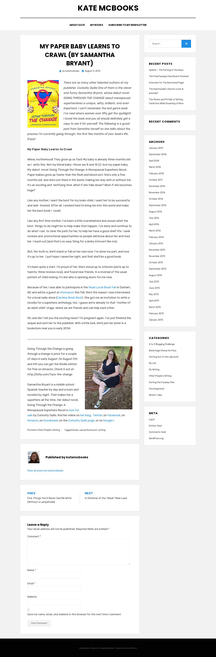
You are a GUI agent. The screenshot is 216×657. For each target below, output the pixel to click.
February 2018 (156, 173)
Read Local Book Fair (102, 287)
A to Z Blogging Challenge (162, 344)
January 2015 (156, 320)
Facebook (113, 415)
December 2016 (157, 186)
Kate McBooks (108, 8)
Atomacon (67, 292)
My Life (152, 363)
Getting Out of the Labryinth (164, 357)
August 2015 (155, 275)
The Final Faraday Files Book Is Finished (168, 76)
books (75, 430)
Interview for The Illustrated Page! (166, 82)
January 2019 (156, 148)
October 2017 (156, 180)
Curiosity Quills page (81, 420)
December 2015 (157, 250)
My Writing (154, 369)
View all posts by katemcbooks (45, 470)
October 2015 (156, 262)
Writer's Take (155, 395)
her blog (85, 415)
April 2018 (154, 160)
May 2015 (154, 294)
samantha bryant (88, 430)
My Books (96, 25)
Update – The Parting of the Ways (166, 70)
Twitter (97, 415)
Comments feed (157, 432)
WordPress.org (156, 438)
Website (32, 596)
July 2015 (154, 281)
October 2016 (156, 199)
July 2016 (154, 218)
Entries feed (155, 425)
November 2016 (157, 192)
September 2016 (157, 205)
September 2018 (157, 154)
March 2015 (155, 307)
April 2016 (154, 224)
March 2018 (155, 167)
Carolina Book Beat (69, 297)
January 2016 (156, 243)
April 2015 (154, 300)
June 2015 (154, 288)
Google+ (108, 420)
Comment (34, 536)
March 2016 (155, 230)
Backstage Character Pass (162, 350)
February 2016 (156, 237)
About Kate (77, 25)
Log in (152, 419)
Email (31, 583)
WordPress (132, 648)
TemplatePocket (107, 648)
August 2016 (155, 211)
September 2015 (157, 269)
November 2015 (157, 256)
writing (101, 430)
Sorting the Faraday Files (162, 382)
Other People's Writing (48, 430)
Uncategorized (156, 388)
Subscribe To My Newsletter (127, 25)
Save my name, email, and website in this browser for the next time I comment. (74, 614)
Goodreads (50, 420)
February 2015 (156, 313)
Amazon (32, 420)
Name (31, 570)
